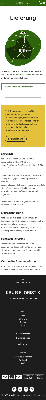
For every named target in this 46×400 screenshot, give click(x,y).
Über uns (23, 319)
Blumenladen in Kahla (20, 75)
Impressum (27, 395)
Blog (23, 316)
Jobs (23, 325)
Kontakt (23, 322)
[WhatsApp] (26, 389)
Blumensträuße (23, 338)
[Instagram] (20, 389)
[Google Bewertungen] (31, 389)
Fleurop (36, 269)
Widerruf (23, 360)
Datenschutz (39, 395)
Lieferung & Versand (23, 357)
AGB (23, 363)
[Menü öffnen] (4, 3)
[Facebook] (14, 389)
